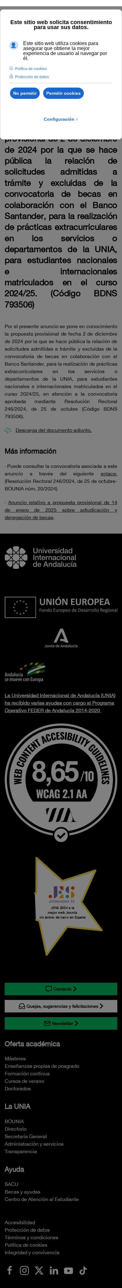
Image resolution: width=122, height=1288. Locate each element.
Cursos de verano (24, 1081)
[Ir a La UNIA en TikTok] (83, 1270)
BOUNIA (14, 1121)
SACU (11, 1184)
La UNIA (17, 1106)
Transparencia (21, 1151)
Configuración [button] (61, 119)
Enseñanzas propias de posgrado (42, 1066)
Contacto (62, 988)
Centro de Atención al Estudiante (42, 1199)
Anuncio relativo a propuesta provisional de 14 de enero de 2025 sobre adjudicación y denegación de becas (61, 509)
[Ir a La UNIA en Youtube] (69, 1270)
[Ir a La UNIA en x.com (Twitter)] (39, 1270)
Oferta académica (32, 1044)
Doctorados (18, 1088)
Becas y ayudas (22, 1191)
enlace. (109, 473)
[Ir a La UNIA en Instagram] (24, 1270)
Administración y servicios (34, 1144)
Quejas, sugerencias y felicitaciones (62, 1006)
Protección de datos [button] (32, 77)
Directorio (16, 1129)
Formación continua (27, 1073)
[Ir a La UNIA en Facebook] (10, 1270)
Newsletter (62, 1023)
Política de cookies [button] (31, 69)
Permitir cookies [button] (63, 93)
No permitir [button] (25, 93)
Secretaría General (26, 1136)
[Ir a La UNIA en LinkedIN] (54, 1270)
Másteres (15, 1058)
